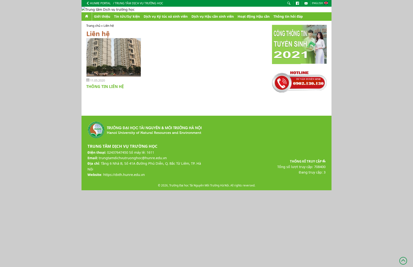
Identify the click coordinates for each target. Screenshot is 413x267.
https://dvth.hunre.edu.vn (124, 174)
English (317, 3)
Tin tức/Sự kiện (127, 16)
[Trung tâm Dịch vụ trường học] (206, 9)
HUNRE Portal (100, 3)
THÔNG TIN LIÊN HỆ (105, 86)
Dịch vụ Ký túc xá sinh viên (166, 16)
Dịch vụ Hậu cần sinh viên (212, 16)
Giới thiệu (102, 16)
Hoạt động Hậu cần (254, 16)
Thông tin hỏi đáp (288, 16)
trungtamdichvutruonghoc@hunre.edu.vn (133, 158)
